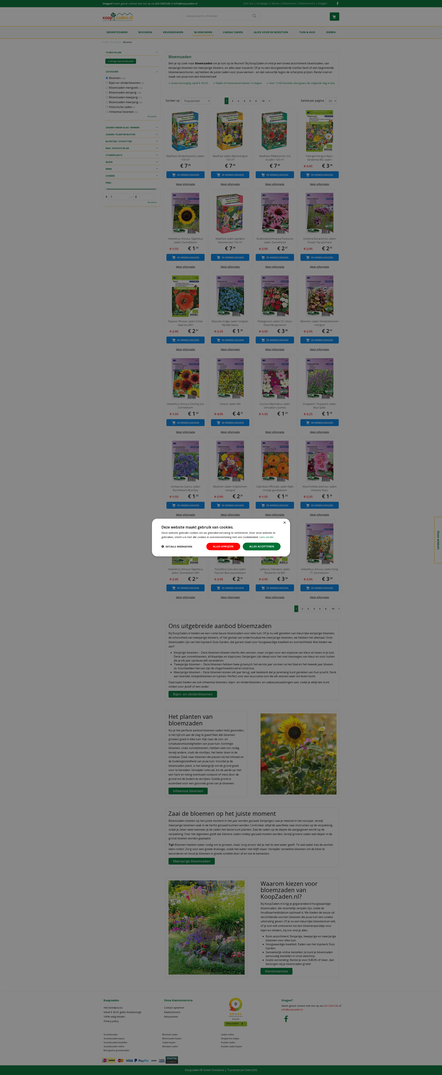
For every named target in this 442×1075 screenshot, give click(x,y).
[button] (176, 546)
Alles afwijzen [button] (223, 546)
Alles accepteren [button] (261, 546)
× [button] (284, 522)
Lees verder (266, 537)
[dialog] (221, 537)
